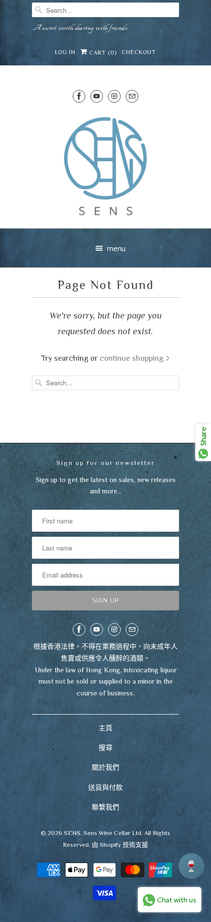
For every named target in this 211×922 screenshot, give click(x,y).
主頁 (105, 728)
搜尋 (105, 747)
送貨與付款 (105, 787)
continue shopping (132, 358)
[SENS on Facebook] (79, 96)
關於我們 (105, 767)
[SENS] (105, 166)
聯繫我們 (105, 807)
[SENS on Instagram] (114, 96)
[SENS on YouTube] (96, 96)
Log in (65, 52)
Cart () (102, 52)
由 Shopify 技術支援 (120, 844)
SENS (72, 832)
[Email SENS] (132, 96)
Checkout (139, 52)
